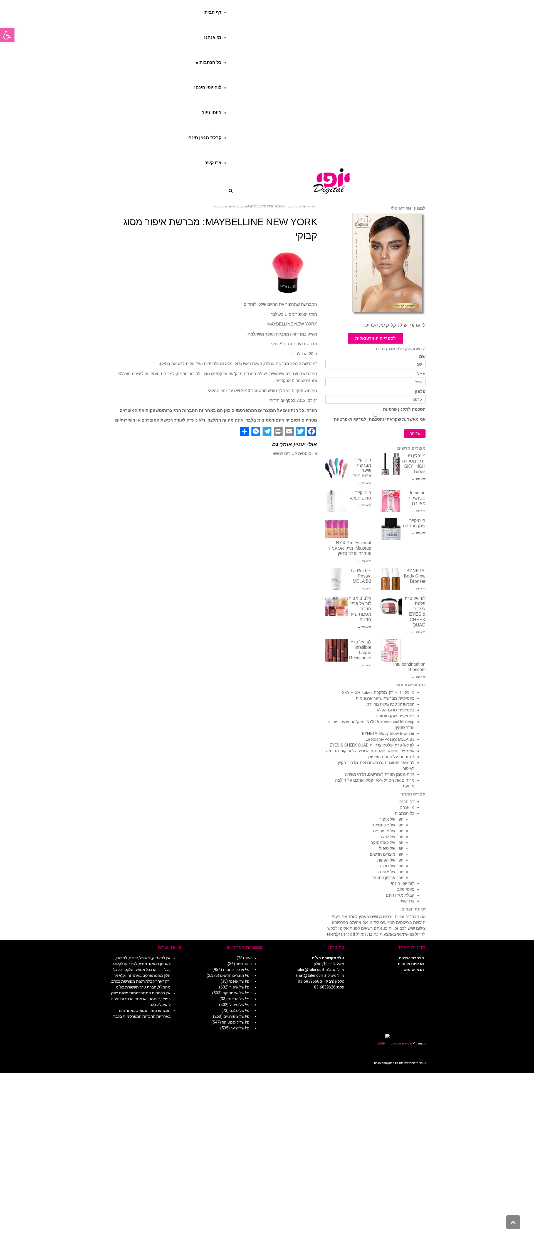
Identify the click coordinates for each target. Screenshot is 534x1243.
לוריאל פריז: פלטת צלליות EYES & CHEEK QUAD (372, 745)
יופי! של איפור (391, 819)
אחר (248, 958)
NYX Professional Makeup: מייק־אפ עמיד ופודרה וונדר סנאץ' (349, 548)
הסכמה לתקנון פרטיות (404, 409)
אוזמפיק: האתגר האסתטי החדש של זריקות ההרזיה (370, 750)
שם (422, 356)
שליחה (414, 433)
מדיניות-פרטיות (349, 419)
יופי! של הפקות (390, 860)
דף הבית (406, 801)
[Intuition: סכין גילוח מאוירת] (391, 501)
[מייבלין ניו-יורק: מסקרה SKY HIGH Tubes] (391, 464)
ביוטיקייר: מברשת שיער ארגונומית (385, 698)
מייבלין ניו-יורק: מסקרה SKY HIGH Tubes (378, 692)
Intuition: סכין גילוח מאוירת (416, 498)
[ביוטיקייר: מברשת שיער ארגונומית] (336, 468)
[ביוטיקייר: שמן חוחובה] (391, 529)
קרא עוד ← (419, 479)
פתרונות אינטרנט (401, 1043)
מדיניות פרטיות (411, 963)
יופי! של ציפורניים (388, 830)
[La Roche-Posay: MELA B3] (336, 579)
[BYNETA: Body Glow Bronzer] (391, 579)
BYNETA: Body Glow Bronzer (415, 576)
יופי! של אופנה (390, 871)
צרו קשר (407, 901)
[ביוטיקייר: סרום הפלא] (336, 501)
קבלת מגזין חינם (400, 895)
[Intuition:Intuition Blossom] (391, 650)
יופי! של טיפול (391, 848)
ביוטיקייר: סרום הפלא (395, 710)
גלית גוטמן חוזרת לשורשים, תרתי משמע (379, 774)
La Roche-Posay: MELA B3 (361, 576)
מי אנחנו (407, 807)
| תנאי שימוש (415, 969)
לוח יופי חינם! (402, 883)
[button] (7, 35)
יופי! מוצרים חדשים (386, 854)
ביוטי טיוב (405, 889)
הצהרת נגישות (411, 958)
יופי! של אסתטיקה (387, 825)
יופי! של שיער (391, 836)
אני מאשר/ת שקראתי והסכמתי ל (380, 419)
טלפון (420, 392)
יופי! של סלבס (391, 865)
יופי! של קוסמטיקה (386, 842)
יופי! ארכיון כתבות (387, 877)
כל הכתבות (404, 813)
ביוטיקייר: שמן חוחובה (395, 715)
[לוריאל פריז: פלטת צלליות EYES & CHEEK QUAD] (391, 607)
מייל (421, 374)
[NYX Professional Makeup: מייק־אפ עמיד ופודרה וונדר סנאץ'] (336, 529)
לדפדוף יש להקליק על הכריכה (394, 325)
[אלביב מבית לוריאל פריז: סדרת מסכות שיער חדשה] (336, 607)
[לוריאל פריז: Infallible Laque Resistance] (336, 650)
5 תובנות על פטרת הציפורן (391, 756)
